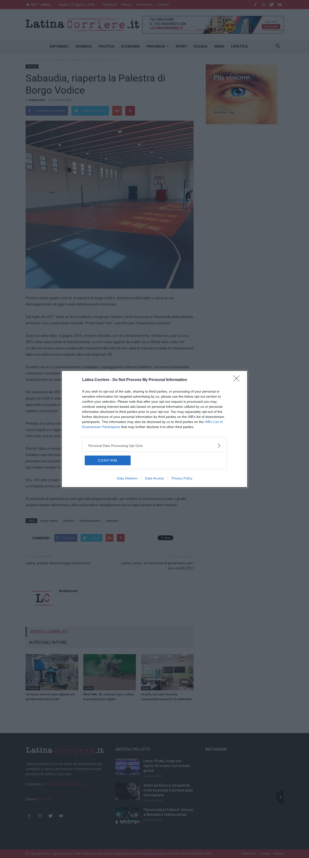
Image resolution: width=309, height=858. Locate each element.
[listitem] (154, 445)
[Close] (238, 380)
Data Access (154, 478)
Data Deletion (127, 478)
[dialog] (154, 429)
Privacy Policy (181, 478)
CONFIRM (107, 460)
